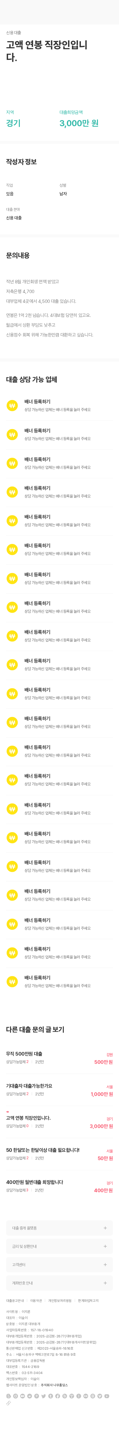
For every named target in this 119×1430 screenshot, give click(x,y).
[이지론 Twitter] (43, 1396)
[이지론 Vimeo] (99, 1396)
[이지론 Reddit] (29, 1396)
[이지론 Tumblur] (50, 1396)
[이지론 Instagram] (15, 1396)
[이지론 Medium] (22, 1396)
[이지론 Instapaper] (78, 1396)
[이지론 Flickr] (85, 1396)
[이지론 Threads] (92, 1396)
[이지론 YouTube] (106, 1396)
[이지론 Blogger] (8, 1396)
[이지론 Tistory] (71, 1396)
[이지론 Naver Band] (64, 1396)
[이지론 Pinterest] (36, 1396)
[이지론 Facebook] (57, 1396)
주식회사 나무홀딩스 (54, 1385)
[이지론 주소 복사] (8, 1403)
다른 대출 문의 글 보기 (35, 1030)
